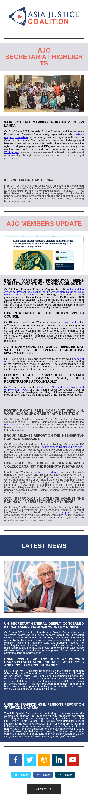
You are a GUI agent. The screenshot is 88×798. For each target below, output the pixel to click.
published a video (45, 472)
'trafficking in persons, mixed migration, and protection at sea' (40, 718)
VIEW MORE (44, 789)
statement (70, 322)
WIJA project (11, 152)
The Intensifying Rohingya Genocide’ (61, 447)
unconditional (12, 424)
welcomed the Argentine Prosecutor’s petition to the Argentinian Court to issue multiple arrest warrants (44, 292)
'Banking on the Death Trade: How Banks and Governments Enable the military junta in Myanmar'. (44, 676)
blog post (64, 512)
